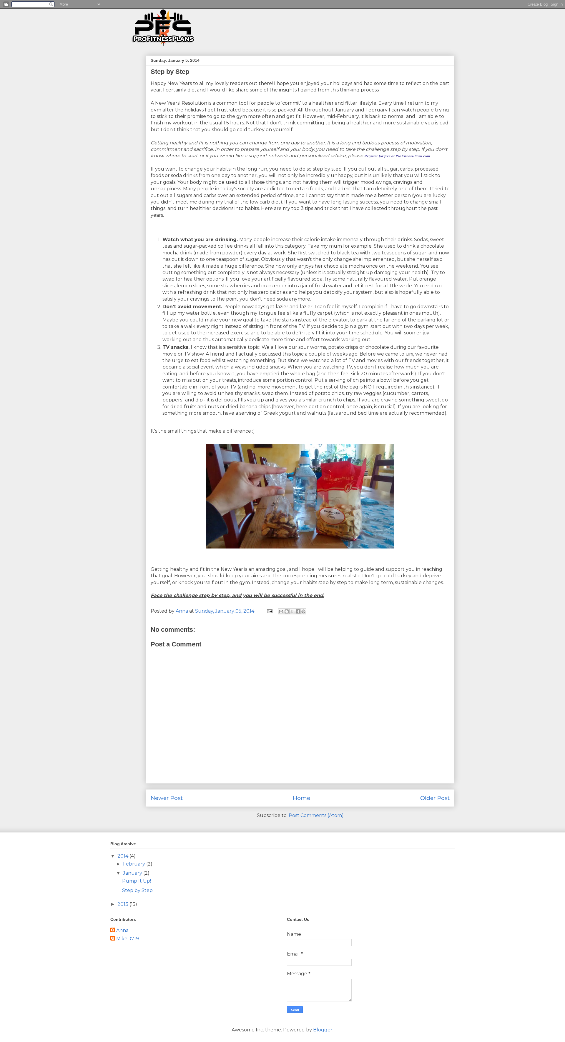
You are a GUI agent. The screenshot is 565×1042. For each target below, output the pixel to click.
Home (301, 797)
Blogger (323, 1030)
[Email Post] (269, 611)
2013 (123, 904)
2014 (123, 856)
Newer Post (167, 797)
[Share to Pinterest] (303, 611)
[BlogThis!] (287, 611)
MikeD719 (127, 938)
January (133, 873)
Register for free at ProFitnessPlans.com (397, 156)
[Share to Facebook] (298, 611)
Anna (122, 930)
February (134, 864)
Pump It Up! (136, 881)
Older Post (435, 797)
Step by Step (137, 890)
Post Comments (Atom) (316, 815)
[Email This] (281, 611)
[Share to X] (292, 611)
